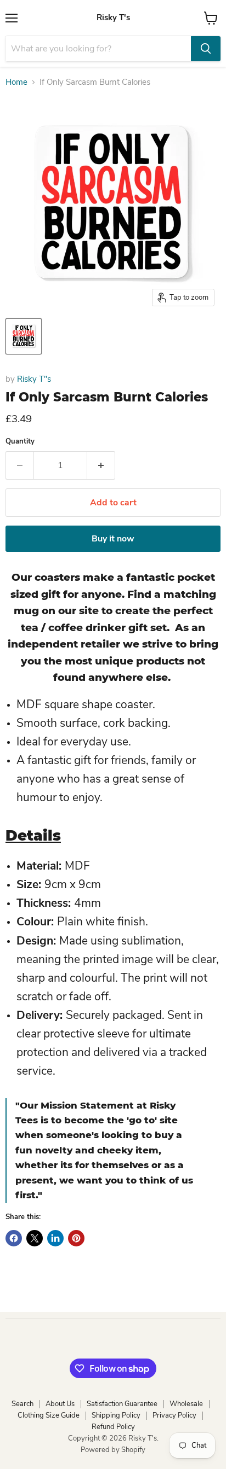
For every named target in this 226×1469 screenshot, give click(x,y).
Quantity (20, 442)
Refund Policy (113, 1427)
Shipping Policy (116, 1415)
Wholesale (186, 1404)
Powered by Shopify (113, 1450)
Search (22, 1404)
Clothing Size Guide (49, 1415)
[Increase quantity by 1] (101, 465)
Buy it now (113, 539)
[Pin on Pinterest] (76, 1238)
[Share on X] (34, 1238)
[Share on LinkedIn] (55, 1238)
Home (16, 82)
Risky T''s (34, 379)
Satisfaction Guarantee (122, 1404)
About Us (60, 1404)
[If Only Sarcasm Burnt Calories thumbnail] (23, 336)
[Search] (206, 48)
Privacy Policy (174, 1415)
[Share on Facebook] (13, 1238)
